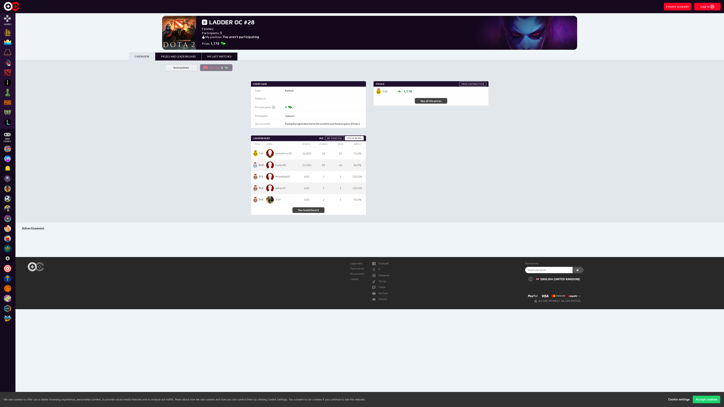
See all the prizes (431, 101)
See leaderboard (308, 210)
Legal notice (356, 263)
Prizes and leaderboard (178, 56)
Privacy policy (357, 273)
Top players (354, 138)
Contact (354, 279)
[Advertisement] (370, 242)
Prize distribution (472, 84)
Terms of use (357, 268)
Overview (142, 56)
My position (334, 138)
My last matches (219, 56)
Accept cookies (706, 399)
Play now (216, 67)
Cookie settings (679, 399)
